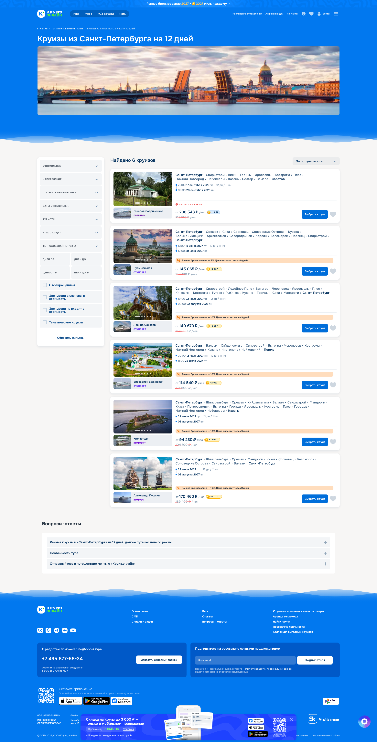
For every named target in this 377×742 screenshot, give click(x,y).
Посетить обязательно (59, 192)
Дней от (48, 259)
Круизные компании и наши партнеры (298, 611)
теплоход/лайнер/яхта (59, 246)
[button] (71, 166)
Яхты (122, 13)
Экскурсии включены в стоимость (67, 297)
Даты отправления (56, 206)
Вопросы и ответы (214, 621)
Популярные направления (67, 28)
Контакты (292, 13)
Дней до (80, 259)
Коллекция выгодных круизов (293, 631)
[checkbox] (46, 285)
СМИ (135, 616)
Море (88, 13)
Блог (205, 611)
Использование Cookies (326, 735)
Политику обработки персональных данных (267, 668)
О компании (140, 611)
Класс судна (52, 232)
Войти (326, 13)
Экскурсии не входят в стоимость (66, 310)
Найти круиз (281, 621)
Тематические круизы (66, 322)
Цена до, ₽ (81, 272)
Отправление (52, 166)
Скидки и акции (142, 621)
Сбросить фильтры (70, 338)
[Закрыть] (291, 719)
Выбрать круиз (315, 214)
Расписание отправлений (247, 13)
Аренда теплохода (285, 616)
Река (76, 13)
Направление (52, 179)
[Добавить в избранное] (333, 214)
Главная (42, 28)
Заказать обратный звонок (159, 660)
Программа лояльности (289, 626)
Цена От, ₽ (50, 272)
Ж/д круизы (106, 13)
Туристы (49, 219)
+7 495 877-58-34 (62, 659)
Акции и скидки (274, 13)
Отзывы (207, 616)
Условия (128, 729)
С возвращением (62, 285)
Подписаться (315, 660)
